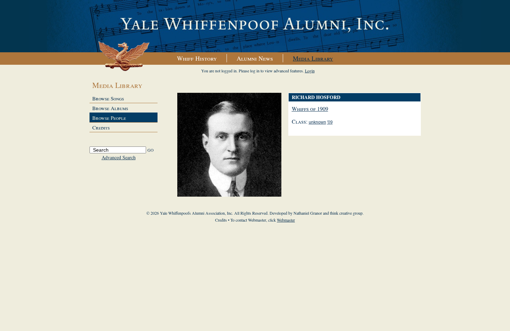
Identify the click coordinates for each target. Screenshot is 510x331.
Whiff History (197, 58)
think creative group (346, 213)
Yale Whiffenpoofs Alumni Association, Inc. (255, 26)
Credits (101, 127)
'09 (330, 122)
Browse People (109, 117)
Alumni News (255, 58)
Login (310, 70)
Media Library (313, 58)
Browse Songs (108, 98)
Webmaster (286, 220)
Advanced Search (119, 157)
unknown (317, 122)
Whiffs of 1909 (310, 108)
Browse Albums (110, 108)
